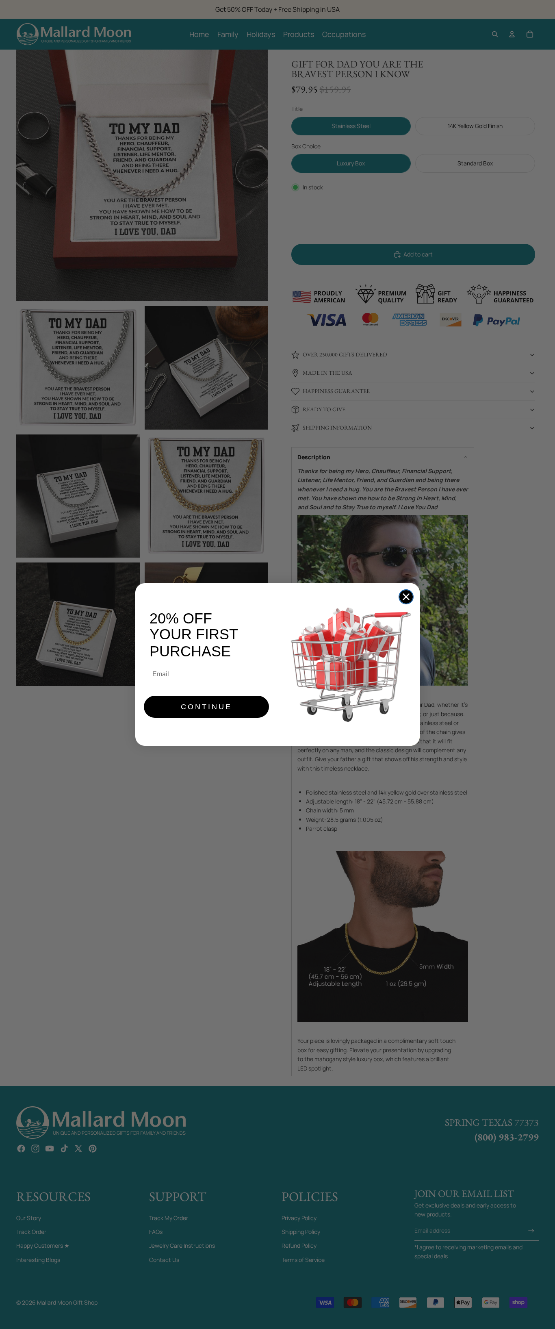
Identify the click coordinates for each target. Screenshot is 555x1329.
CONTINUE (206, 707)
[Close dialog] (406, 597)
